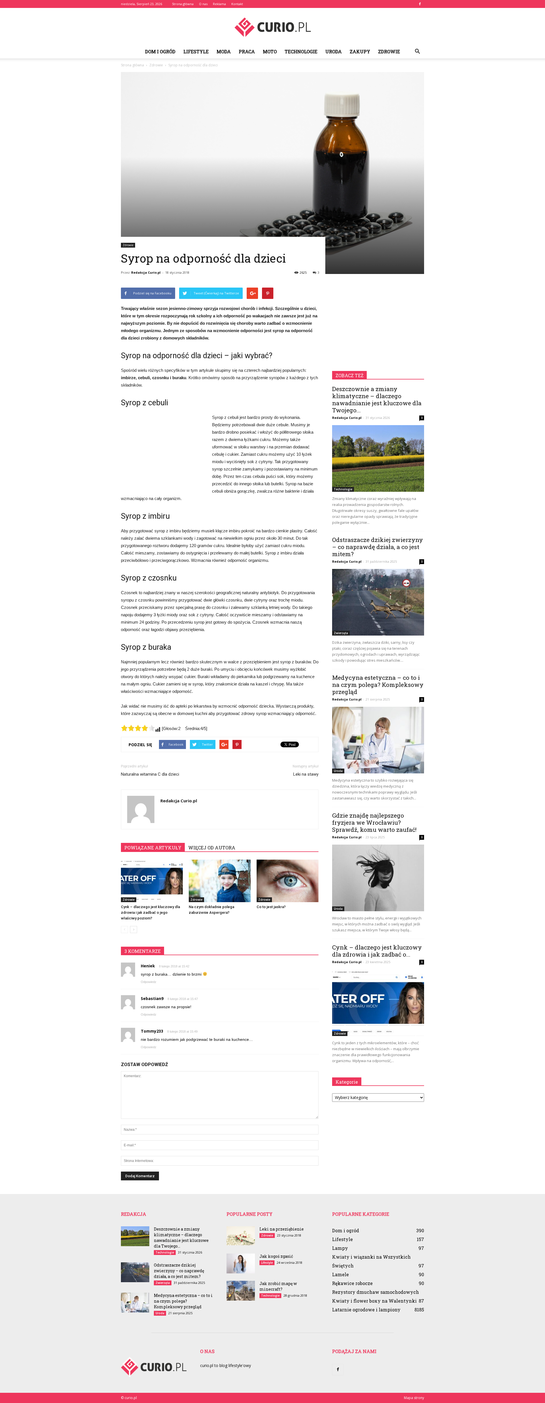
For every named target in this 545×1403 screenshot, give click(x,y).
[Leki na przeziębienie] (241, 1235)
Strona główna (183, 4)
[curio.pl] (272, 27)
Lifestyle (196, 51)
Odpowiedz (148, 982)
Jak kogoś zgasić (276, 1256)
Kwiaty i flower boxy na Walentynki (374, 1301)
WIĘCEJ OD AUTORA (211, 848)
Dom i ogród (160, 51)
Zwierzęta (341, 633)
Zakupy (360, 51)
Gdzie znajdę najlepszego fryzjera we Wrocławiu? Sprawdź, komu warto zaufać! (374, 822)
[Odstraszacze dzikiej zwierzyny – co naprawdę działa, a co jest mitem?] (378, 602)
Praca (247, 51)
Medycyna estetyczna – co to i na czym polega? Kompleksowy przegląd (378, 685)
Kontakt (237, 4)
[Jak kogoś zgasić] (241, 1263)
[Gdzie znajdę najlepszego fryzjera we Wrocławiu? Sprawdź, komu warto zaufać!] (378, 878)
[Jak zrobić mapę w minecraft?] (241, 1291)
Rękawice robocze (352, 1283)
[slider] (138, 728)
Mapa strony (414, 1397)
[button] (417, 51)
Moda (224, 51)
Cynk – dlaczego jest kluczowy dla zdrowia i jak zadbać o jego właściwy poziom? (150, 912)
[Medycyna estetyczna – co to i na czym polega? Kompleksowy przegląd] (378, 740)
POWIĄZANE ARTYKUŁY (152, 848)
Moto (270, 51)
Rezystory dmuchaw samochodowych (375, 1292)
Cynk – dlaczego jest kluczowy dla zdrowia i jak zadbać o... (377, 950)
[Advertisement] (163, 451)
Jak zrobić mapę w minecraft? (278, 1286)
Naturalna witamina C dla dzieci (150, 774)
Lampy (340, 1248)
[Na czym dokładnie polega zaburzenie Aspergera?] (220, 881)
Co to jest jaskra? (271, 907)
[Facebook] (420, 4)
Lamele (340, 1274)
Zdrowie (389, 51)
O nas (203, 4)
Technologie (301, 51)
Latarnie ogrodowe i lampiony (366, 1310)
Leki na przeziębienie (281, 1229)
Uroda (333, 51)
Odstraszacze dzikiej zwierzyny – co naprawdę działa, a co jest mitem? (377, 547)
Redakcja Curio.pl (146, 272)
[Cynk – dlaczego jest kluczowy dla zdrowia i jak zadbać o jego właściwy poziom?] (152, 881)
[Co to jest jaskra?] (287, 881)
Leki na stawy (305, 774)
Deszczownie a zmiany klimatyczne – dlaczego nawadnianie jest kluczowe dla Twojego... (377, 399)
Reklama (219, 4)
